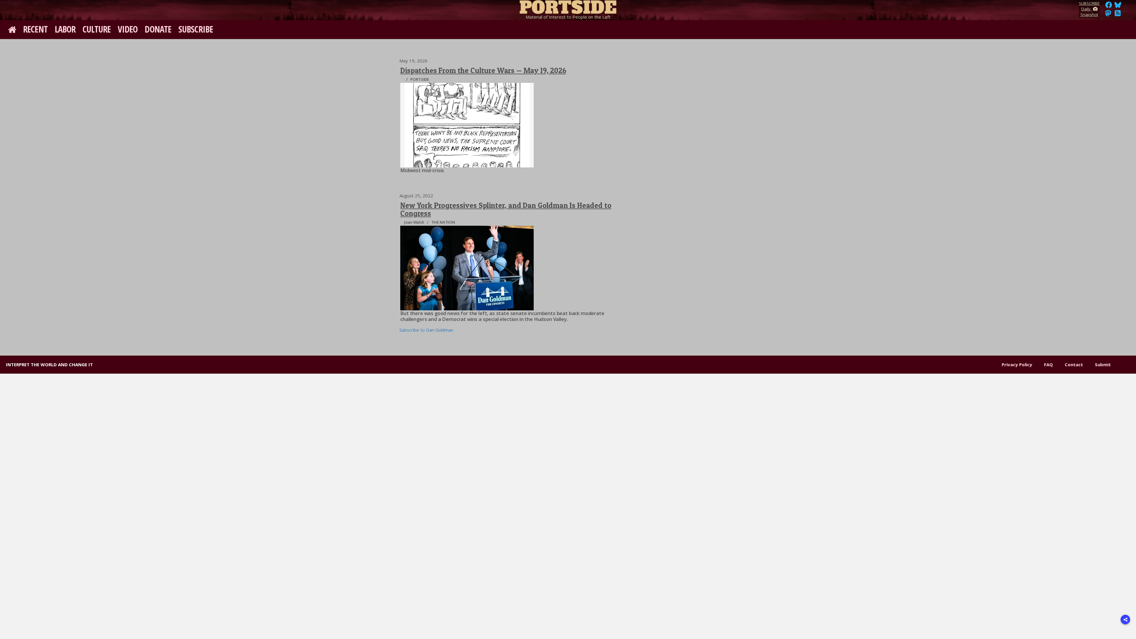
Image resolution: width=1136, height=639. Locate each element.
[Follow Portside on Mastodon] (1108, 15)
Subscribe (195, 29)
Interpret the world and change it (49, 364)
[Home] (568, 6)
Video (128, 29)
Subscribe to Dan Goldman (426, 330)
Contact (1074, 364)
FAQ (1048, 364)
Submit (1103, 364)
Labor (65, 29)
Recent (35, 29)
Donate (158, 29)
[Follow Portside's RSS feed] (1118, 15)
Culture (97, 29)
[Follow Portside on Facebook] (1108, 6)
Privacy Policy (1017, 364)
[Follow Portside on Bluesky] (1118, 6)
